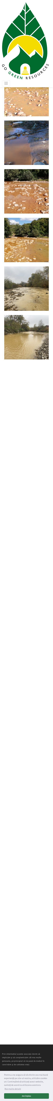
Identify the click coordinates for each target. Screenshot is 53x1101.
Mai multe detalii (13, 1088)
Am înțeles (26, 1096)
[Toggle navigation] (6, 83)
